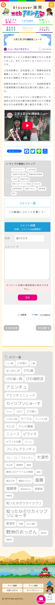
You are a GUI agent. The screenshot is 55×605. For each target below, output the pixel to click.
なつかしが (13, 371)
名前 (7, 238)
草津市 (10, 523)
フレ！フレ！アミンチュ (19, 457)
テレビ (10, 426)
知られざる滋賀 (10, 21)
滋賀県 (11, 488)
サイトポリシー (33, 590)
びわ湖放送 (45, 315)
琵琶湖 (38, 489)
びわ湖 (28, 370)
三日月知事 (31, 169)
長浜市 (44, 532)
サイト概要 (12, 585)
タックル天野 (41, 419)
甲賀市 (9, 495)
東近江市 (10, 480)
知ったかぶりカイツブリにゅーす (26, 513)
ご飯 (33, 363)
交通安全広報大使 (19, 174)
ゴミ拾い (31, 411)
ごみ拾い (22, 363)
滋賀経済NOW (25, 489)
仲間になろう (44, 21)
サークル (26, 419)
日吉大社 (37, 184)
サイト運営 (33, 585)
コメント (12, 246)
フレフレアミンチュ (20, 449)
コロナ (19, 411)
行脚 (20, 523)
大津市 (14, 179)
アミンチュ (16, 387)
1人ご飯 (9, 363)
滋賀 (39, 480)
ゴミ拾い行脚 (11, 419)
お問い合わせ (12, 590)
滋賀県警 (41, 188)
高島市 (9, 539)
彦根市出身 (24, 179)
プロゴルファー (18, 169)
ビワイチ (30, 434)
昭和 (39, 472)
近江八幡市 (31, 524)
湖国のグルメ (24, 480)
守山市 (9, 465)
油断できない (30, 188)
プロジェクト (27, 29)
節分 (14, 193)
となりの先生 (27, 21)
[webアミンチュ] (27, 12)
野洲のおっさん (21, 532)
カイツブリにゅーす (23, 403)
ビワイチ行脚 (13, 441)
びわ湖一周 (14, 379)
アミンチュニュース (20, 395)
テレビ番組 (25, 426)
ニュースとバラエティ (44, 29)
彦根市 (19, 465)
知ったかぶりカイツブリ (23, 503)
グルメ (9, 411)
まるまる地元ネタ (10, 29)
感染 (29, 465)
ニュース (13, 434)
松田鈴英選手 (17, 188)
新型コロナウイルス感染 (21, 184)
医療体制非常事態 (35, 174)
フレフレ (28, 441)
